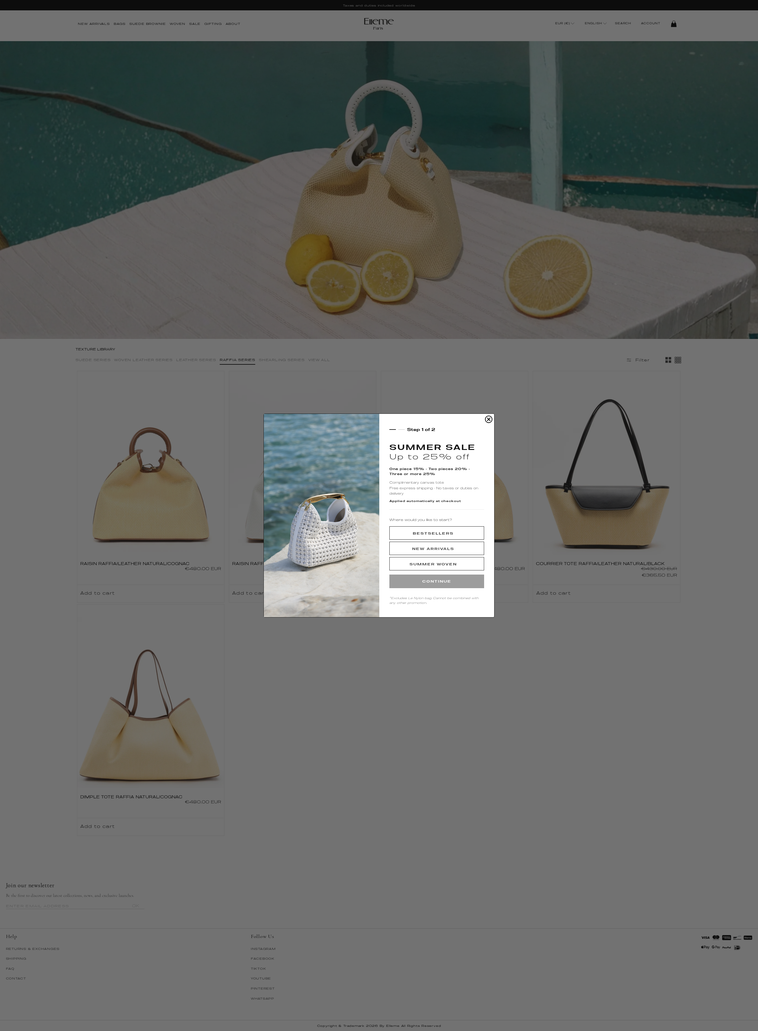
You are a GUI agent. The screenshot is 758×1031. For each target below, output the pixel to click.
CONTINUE (436, 581)
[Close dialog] (488, 419)
